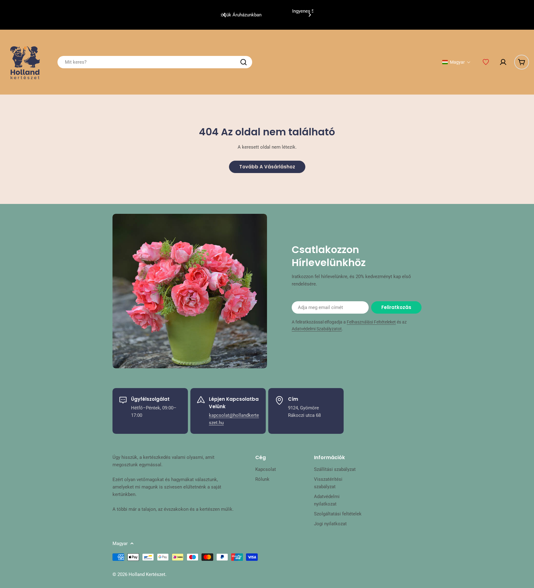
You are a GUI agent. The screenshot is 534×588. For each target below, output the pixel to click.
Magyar (120, 543)
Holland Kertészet (147, 574)
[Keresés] (243, 62)
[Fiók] (503, 62)
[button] (224, 15)
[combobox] (154, 62)
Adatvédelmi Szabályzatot (317, 328)
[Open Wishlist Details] (486, 62)
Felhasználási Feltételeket (371, 321)
